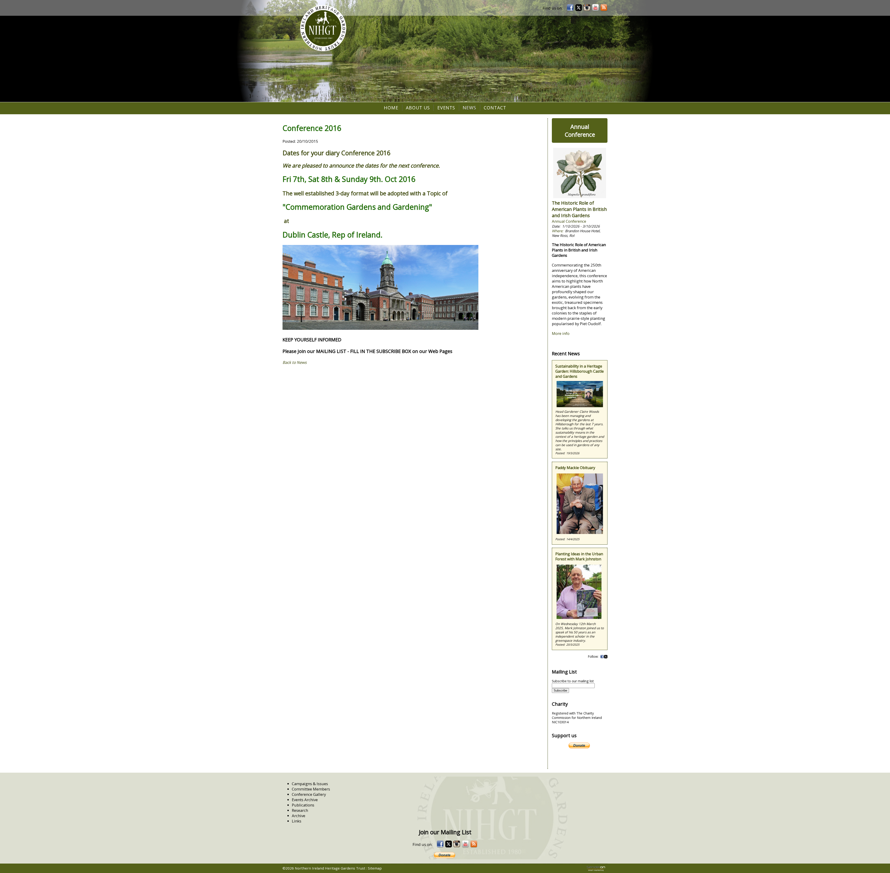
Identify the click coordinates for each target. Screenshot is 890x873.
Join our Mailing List (445, 832)
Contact (495, 108)
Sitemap (375, 868)
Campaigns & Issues (310, 783)
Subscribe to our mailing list (573, 681)
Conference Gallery (309, 794)
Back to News (295, 362)
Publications (303, 805)
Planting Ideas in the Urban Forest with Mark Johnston (579, 556)
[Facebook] (570, 7)
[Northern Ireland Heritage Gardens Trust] (323, 28)
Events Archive (305, 799)
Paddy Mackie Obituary (575, 467)
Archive (298, 815)
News (469, 108)
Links (296, 821)
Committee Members (311, 789)
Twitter (605, 656)
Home (391, 108)
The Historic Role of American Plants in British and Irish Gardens (579, 209)
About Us (418, 108)
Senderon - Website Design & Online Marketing (595, 868)
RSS (603, 7)
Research (300, 810)
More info (560, 333)
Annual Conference (580, 130)
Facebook (602, 656)
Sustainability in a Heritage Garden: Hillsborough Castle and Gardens (579, 371)
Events (446, 108)
